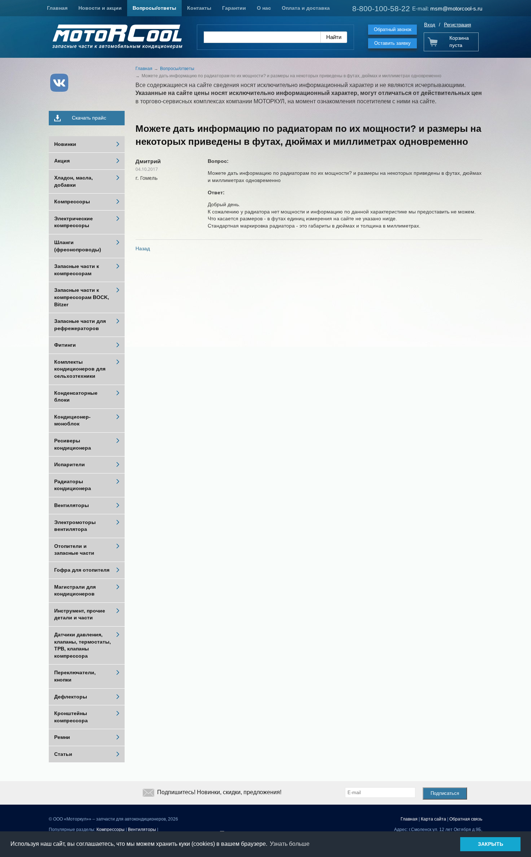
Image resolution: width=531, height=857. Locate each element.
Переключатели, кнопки (75, 676)
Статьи (63, 754)
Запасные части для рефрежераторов (80, 324)
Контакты (199, 8)
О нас (264, 8)
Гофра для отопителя (81, 570)
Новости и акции (100, 8)
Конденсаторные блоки (76, 396)
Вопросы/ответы (154, 8)
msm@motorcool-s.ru (456, 8)
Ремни (62, 737)
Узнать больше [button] (290, 844)
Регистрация (457, 24)
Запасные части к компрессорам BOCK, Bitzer (81, 297)
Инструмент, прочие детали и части (79, 614)
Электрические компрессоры (73, 222)
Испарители (69, 464)
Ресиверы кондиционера (72, 444)
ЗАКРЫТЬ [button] (490, 844)
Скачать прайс (89, 118)
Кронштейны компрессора (71, 716)
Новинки (65, 144)
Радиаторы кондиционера (72, 485)
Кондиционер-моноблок (72, 420)
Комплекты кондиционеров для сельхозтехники (79, 369)
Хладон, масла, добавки (73, 181)
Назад (142, 248)
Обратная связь (465, 819)
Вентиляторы (71, 505)
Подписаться (445, 793)
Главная (57, 8)
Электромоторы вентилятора (75, 525)
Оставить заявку (392, 43)
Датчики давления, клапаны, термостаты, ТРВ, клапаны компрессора (82, 645)
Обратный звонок (392, 29)
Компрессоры (72, 201)
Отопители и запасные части (74, 549)
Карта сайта (433, 819)
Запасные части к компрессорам (76, 269)
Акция (62, 161)
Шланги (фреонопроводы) (77, 245)
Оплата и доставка (306, 8)
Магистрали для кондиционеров (75, 590)
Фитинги (65, 345)
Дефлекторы (70, 697)
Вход (429, 24)
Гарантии (234, 8)
